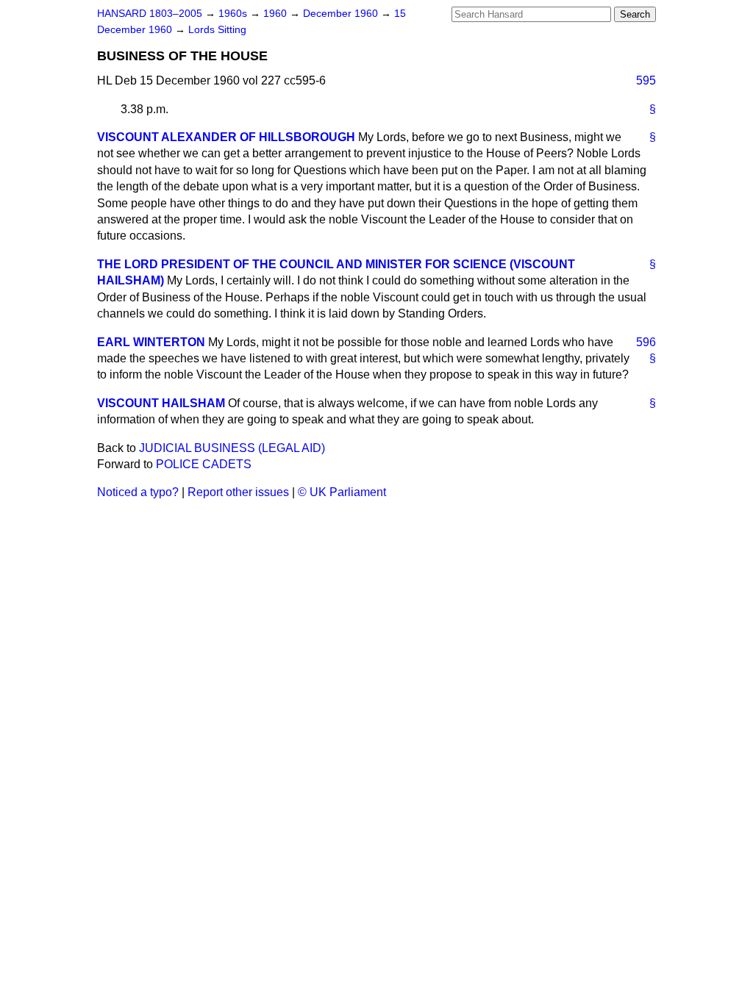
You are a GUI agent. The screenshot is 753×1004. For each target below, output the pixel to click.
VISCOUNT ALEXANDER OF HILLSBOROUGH (226, 137)
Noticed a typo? (138, 492)
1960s (234, 13)
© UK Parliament (342, 492)
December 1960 (342, 13)
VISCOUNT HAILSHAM (161, 403)
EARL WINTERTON (151, 342)
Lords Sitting (217, 29)
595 (646, 80)
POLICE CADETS (203, 464)
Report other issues (238, 492)
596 (646, 342)
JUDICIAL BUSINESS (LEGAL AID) (232, 448)
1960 (276, 13)
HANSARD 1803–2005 (149, 13)
